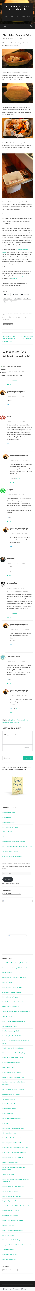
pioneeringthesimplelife (16, 391)
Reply (9, 384)
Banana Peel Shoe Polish (9, 1026)
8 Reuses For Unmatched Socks (12, 856)
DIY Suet (5, 1123)
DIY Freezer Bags (7, 1113)
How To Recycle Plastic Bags (11, 1240)
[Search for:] (17, 758)
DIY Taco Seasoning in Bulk (10, 1031)
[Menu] (5, 26)
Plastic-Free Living (27, 313)
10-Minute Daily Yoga (9, 1133)
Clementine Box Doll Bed (10, 1215)
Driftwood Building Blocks (10, 1210)
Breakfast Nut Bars (8, 1225)
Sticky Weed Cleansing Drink (11, 1006)
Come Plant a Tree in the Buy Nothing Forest (16, 963)
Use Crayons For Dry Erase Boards (13, 1048)
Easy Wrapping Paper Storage (11, 1196)
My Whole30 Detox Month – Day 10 (13, 1186)
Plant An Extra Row (8, 1067)
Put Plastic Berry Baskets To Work (13, 1089)
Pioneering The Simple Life (17, 7)
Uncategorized (14, 317)
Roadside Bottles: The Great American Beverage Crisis (8, 338)
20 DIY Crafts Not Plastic (10, 1162)
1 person (15, 380)
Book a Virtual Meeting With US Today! (14, 968)
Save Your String (7, 1016)
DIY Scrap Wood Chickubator (11, 1072)
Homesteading (17, 313)
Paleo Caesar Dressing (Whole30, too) (14, 1152)
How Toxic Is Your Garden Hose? (12, 1057)
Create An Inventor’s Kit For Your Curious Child (16, 1206)
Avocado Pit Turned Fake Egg (11, 992)
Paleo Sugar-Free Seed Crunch (11, 1138)
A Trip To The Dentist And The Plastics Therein (16, 1245)
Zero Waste (5, 319)
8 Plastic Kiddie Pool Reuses (11, 1062)
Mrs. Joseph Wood (14, 367)
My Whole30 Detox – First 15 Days (13, 1157)
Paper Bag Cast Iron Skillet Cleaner (13, 1036)
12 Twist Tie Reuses (8, 1099)
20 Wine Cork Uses (8, 832)
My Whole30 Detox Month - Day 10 (13, 841)
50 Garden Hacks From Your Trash (13, 1077)
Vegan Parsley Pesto (8, 1174)
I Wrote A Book (7, 982)
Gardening (9, 313)
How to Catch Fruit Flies (9, 1254)
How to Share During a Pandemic (12, 987)
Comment (26, 747)
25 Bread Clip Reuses (8, 822)
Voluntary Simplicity (25, 317)
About (4, 837)
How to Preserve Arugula (10, 827)
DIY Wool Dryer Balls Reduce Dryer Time (15, 1147)
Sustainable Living (19, 316)
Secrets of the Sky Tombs (10, 851)
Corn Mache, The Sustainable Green (13, 1128)
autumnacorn (12, 558)
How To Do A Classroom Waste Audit (14, 1021)
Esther (9, 416)
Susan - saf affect (13, 656)
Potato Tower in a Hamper (10, 1104)
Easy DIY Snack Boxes (9, 1259)
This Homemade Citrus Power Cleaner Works (16, 1011)
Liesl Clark (18, 38)
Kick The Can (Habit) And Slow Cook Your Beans (17, 846)
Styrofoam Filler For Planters (11, 1094)
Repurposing (5, 316)
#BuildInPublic (7, 972)
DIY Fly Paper (6, 817)
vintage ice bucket (25, 276)
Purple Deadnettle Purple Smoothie (13, 1002)
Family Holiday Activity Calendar (12, 1230)
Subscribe (8, 879)
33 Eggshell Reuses (8, 1249)
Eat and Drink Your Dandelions (11, 1118)
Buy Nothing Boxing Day (10, 1201)
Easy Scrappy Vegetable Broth (11, 1142)
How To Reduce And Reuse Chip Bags (13, 1053)
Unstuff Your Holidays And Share (12, 1220)
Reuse (12, 316)
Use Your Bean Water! (9, 812)
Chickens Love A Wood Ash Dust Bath (14, 977)
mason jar (14, 278)
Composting (8, 324)
